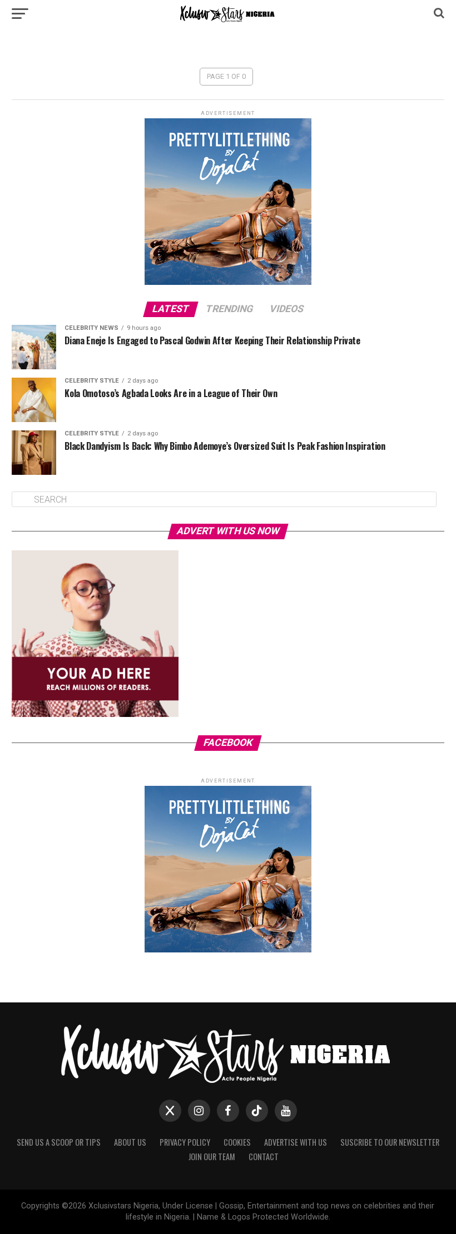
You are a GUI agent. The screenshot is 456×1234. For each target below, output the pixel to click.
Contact (264, 1156)
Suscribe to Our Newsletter (389, 1142)
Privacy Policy (185, 1142)
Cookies (237, 1142)
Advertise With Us (295, 1142)
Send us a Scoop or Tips (59, 1142)
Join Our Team (212, 1156)
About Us (130, 1142)
